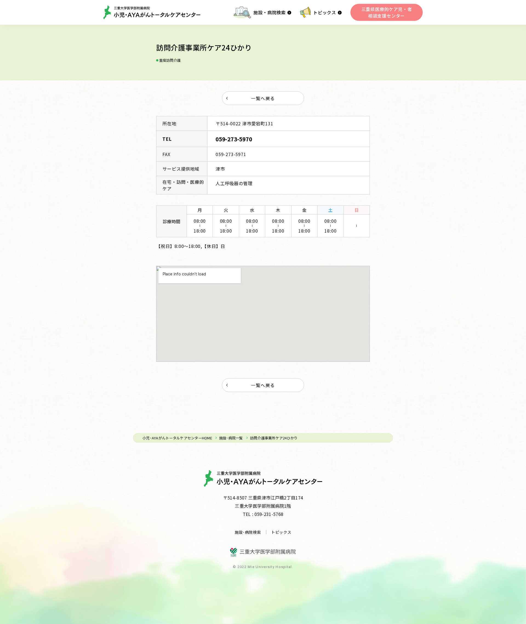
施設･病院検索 (248, 532)
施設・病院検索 (269, 12)
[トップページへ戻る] (151, 12)
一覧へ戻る (263, 98)
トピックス (324, 12)
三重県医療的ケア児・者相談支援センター (386, 12)
